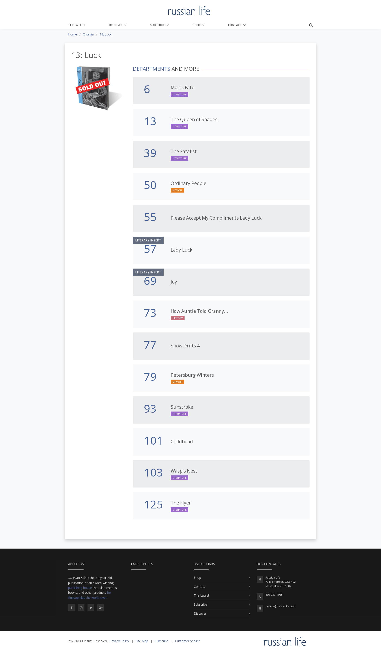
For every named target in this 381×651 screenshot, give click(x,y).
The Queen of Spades (194, 119)
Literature (179, 94)
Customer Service (187, 641)
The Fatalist (184, 151)
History (177, 318)
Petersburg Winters (192, 375)
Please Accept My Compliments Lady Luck (216, 218)
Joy (174, 282)
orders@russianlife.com (280, 606)
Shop (197, 25)
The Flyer (181, 503)
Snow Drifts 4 (185, 346)
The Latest (76, 25)
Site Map (142, 641)
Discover (116, 25)
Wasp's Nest (184, 471)
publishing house (80, 588)
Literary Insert (148, 240)
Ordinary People (188, 183)
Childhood (182, 441)
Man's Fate (182, 87)
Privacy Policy (119, 641)
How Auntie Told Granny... (199, 311)
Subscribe (157, 25)
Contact (235, 25)
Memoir (177, 190)
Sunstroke (182, 407)
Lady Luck (181, 250)
